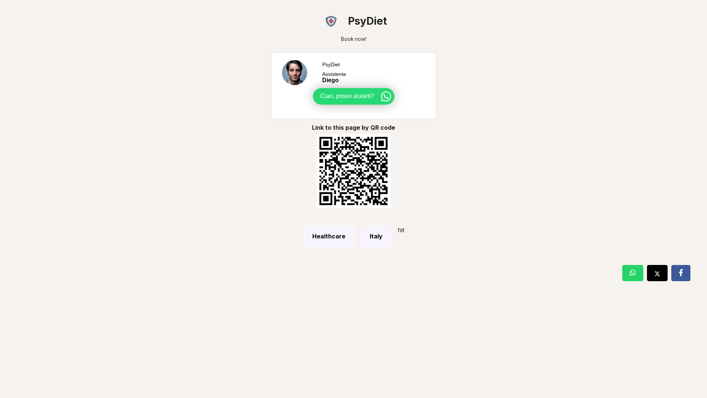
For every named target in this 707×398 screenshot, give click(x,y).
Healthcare (328, 236)
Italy (376, 236)
